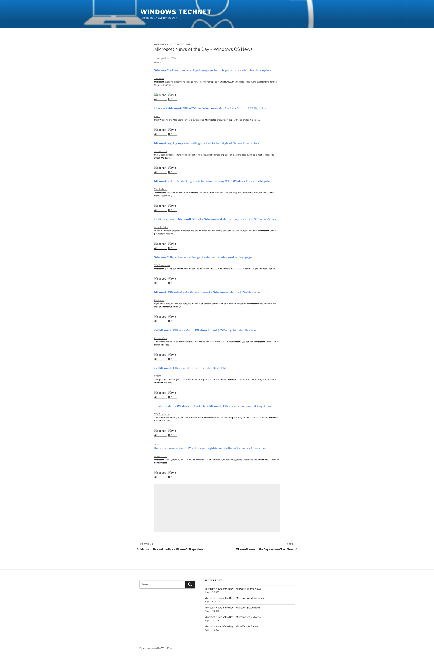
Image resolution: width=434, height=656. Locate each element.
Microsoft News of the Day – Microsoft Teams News (233, 588)
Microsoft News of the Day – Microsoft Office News (233, 616)
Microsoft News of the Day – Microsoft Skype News (232, 607)
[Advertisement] (217, 508)
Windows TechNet (176, 12)
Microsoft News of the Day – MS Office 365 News (232, 626)
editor (186, 44)
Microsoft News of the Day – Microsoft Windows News (234, 598)
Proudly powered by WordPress (156, 648)
